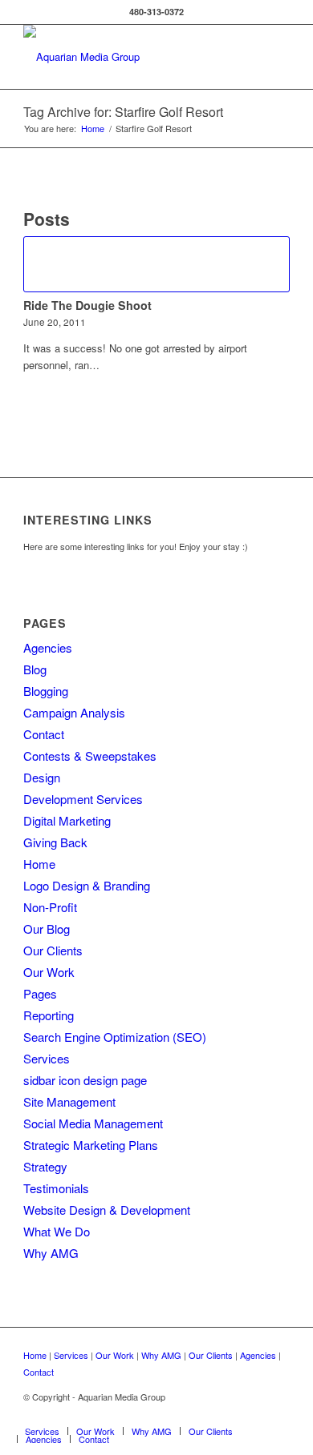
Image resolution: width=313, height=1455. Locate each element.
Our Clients (53, 950)
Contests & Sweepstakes (89, 755)
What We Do (56, 1231)
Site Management (69, 1101)
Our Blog (46, 928)
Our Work (49, 971)
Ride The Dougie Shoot (87, 305)
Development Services (83, 798)
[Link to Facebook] (278, 1414)
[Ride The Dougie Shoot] (156, 264)
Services (46, 1058)
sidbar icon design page (85, 1079)
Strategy (45, 1166)
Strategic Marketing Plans (90, 1144)
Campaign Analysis (74, 712)
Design (41, 777)
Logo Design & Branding (86, 885)
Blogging (45, 690)
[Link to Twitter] (254, 1414)
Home (39, 863)
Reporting (48, 1015)
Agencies (47, 647)
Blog (35, 669)
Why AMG (51, 1252)
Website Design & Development (106, 1209)
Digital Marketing (67, 820)
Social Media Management (93, 1123)
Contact (43, 733)
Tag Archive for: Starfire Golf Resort (123, 111)
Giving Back (55, 842)
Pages (40, 993)
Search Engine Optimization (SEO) (114, 1036)
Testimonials (56, 1188)
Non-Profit (50, 906)
